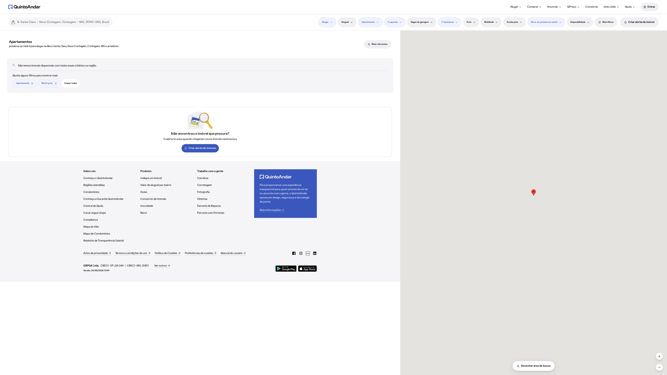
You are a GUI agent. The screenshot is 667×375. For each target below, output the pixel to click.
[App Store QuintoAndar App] (307, 268)
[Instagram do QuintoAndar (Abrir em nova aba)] (301, 253)
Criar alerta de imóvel (641, 22)
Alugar (514, 7)
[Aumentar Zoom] (659, 356)
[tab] (377, 44)
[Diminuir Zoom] (659, 367)
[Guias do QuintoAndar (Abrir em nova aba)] (308, 253)
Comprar (532, 7)
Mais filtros (608, 22)
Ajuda (628, 7)
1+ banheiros (448, 22)
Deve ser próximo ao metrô (544, 22)
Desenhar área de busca (535, 366)
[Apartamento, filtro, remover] (32, 83)
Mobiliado (489, 22)
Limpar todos (70, 83)
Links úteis (610, 7)
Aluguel (345, 22)
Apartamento (368, 22)
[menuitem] (516, 7)
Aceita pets (512, 22)
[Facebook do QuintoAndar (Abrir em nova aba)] (294, 253)
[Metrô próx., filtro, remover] (56, 83)
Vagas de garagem (420, 22)
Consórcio (591, 7)
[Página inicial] (24, 7)
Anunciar (552, 7)
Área (469, 22)
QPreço (571, 7)
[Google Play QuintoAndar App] (286, 268)
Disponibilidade (577, 22)
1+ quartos (393, 22)
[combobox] (63, 22)
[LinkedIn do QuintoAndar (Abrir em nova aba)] (315, 253)
